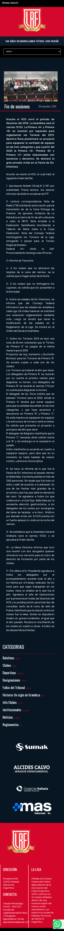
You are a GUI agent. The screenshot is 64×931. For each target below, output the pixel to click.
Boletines (8, 657)
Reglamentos (11, 724)
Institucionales (12, 709)
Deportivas (9, 672)
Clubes (7, 665)
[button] (57, 924)
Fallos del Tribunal (14, 687)
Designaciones (11, 680)
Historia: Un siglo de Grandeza (21, 694)
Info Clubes (10, 702)
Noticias (8, 717)
